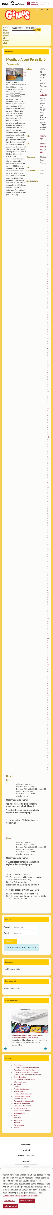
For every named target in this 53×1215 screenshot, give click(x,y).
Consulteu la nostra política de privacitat (21, 1196)
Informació (18, 1120)
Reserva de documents (22, 1106)
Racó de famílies (20, 1099)
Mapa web (26, 1161)
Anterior (5, 1049)
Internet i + (18, 1084)
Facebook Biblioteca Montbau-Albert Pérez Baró (48, 724)
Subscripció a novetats (22, 1110)
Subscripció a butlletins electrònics (27, 1075)
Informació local (20, 1082)
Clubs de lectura (20, 1077)
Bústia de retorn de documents (26, 1072)
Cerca (9, 941)
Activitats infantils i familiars (24, 1070)
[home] (17, 14)
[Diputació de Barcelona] (38, 3)
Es (42, 10)
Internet (17, 1122)
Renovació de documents (24, 1101)
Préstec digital (19, 1091)
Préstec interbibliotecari (23, 1094)
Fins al (6, 933)
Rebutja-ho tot (10, 1206)
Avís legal (26, 1150)
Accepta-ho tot (27, 1201)
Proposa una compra (22, 1096)
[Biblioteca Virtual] (13, 3)
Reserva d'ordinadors (22, 1103)
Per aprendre (19, 1125)
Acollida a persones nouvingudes (26, 1067)
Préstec (16, 1087)
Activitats (17, 1118)
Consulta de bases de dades (24, 1079)
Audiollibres (18, 1065)
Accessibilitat (26, 1145)
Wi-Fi (16, 1115)
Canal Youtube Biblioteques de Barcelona (48, 527)
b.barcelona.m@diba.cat (43, 146)
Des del (7, 927)
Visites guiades (19, 1113)
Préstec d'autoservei (21, 1089)
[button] (47, 14)
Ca (37, 10)
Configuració (9, 1201)
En (47, 10)
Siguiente (45, 1049)
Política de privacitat (26, 1156)
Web (42, 152)
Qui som (26, 1167)
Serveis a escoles (20, 1108)
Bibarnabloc (48, 470)
